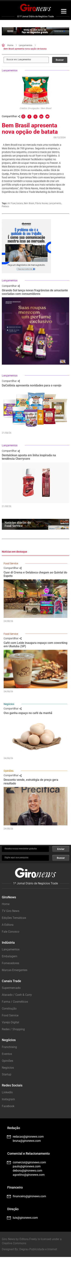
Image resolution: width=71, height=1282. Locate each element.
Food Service (11, 563)
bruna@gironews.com (27, 1140)
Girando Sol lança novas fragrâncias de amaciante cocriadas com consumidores (35, 292)
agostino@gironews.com (29, 1174)
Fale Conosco (10, 931)
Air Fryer (11, 203)
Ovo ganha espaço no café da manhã (28, 713)
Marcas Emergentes (14, 970)
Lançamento (55, 203)
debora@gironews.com (27, 1170)
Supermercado (11, 988)
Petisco (5, 206)
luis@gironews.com (25, 1217)
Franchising (9, 1047)
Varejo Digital (10, 1022)
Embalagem (9, 956)
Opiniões (8, 770)
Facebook (8, 1106)
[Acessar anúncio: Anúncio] (35, 31)
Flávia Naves (41, 203)
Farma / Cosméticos (15, 1001)
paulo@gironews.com (27, 1166)
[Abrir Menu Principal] (63, 12)
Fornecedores (10, 963)
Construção (9, 1008)
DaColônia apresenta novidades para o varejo (31, 385)
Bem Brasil (29, 203)
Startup (6, 1074)
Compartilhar (9, 285)
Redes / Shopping (13, 1029)
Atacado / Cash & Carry (17, 994)
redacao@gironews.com (28, 1136)
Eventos (7, 1054)
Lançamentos (25, 45)
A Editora (7, 924)
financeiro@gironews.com (29, 1196)
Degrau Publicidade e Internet (38, 1249)
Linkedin (7, 1092)
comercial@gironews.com (29, 1162)
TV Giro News (10, 911)
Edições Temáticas (14, 918)
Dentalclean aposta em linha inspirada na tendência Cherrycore (29, 457)
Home (10, 45)
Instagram (8, 1099)
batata (19, 203)
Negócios (9, 704)
